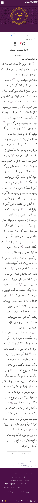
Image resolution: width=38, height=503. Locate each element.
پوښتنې (32, 488)
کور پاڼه (29, 473)
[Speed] (31, 501)
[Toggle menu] (2, 2)
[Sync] (35, 501)
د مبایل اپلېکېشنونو (26, 483)
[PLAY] (3, 501)
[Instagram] (19, 488)
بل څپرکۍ (12, 453)
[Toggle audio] (23, 44)
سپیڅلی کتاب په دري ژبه (14, 473)
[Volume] (22, 501)
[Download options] (15, 44)
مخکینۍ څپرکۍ (24, 453)
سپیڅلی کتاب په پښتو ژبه (19, 477)
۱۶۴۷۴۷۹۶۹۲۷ (7, 488)
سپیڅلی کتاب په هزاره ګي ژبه (19, 480)
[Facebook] (25, 488)
